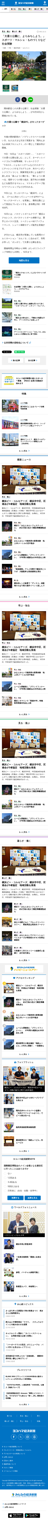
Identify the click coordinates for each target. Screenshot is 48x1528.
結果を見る (32, 1198)
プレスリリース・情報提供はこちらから (17, 1450)
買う (30, 9)
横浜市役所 (17, 48)
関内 (4, 48)
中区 (10, 48)
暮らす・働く (39, 9)
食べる (13, 9)
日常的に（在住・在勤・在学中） (23, 1190)
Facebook (13, 1437)
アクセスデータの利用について (14, 1454)
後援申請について (10, 1464)
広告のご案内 (8, 1461)
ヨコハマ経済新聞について (13, 1447)
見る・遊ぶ (22, 9)
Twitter (20, 1437)
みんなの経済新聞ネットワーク (24, 1495)
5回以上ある (13, 1186)
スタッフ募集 (8, 1468)
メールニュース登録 (11, 1471)
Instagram (27, 1437)
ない (10, 1173)
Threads (34, 1437)
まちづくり (26, 48)
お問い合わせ (8, 1457)
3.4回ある (12, 1182)
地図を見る (24, 260)
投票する (15, 1198)
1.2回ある (12, 1177)
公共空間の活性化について (16, 342)
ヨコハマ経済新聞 (24, 3)
